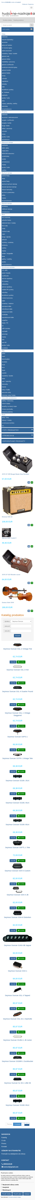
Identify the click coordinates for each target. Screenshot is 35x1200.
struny (3, 75)
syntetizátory (5, 156)
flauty (3, 178)
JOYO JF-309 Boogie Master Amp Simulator (15, 474)
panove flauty (6, 181)
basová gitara (6, 359)
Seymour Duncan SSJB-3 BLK (17, 825)
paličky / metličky (7, 259)
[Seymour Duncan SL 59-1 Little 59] (17, 1079)
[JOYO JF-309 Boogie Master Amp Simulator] (17, 459)
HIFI (3, 339)
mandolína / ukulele (7, 376)
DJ (3, 326)
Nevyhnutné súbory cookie (11, 1184)
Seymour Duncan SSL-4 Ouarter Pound (17, 691)
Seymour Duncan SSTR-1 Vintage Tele (17, 758)
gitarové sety (5, 56)
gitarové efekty (6, 59)
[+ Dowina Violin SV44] (32, 611)
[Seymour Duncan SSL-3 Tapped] (17, 990)
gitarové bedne (6, 73)
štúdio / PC (5, 323)
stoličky (4, 170)
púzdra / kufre (6, 98)
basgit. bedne (6, 125)
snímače (4, 78)
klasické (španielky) (7, 39)
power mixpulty (6, 273)
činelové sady (6, 231)
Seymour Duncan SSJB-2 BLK (17, 803)
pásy (3, 100)
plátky (3, 195)
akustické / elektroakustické (10, 117)
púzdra (4, 262)
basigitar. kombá (6, 123)
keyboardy (5, 145)
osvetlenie (5, 348)
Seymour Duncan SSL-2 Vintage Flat (17, 649)
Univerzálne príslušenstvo (9, 398)
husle (3, 364)
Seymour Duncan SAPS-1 (17, 737)
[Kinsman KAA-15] (17, 500)
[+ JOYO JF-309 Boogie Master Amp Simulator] (32, 482)
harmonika (5, 384)
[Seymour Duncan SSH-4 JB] (17, 889)
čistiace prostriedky (7, 409)
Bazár (3, 414)
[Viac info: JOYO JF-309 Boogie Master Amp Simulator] (29, 482)
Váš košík (17, 29)
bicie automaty (6, 217)
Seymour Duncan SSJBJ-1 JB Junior (17, 1040)
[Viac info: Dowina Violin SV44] (29, 611)
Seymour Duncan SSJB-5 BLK (17, 1105)
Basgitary (4, 112)
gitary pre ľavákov (7, 45)
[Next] (25, 1123)
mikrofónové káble (7, 309)
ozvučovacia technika (8, 423)
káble (3, 301)
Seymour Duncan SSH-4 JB (17, 895)
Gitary (3, 34)
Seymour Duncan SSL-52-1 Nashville (17, 1019)
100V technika (6, 328)
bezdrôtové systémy (7, 89)
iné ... (3, 426)
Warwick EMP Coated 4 (9, 538)
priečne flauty (6, 175)
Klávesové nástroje (7, 142)
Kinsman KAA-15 (7, 517)
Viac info (13, 662)
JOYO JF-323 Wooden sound (11, 574)
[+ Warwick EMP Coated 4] (32, 546)
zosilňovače (5, 276)
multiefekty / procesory (8, 62)
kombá (4, 159)
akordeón (4, 362)
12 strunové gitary (7, 48)
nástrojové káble (6, 306)
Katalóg (4, 1137)
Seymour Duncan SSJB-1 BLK (17, 781)
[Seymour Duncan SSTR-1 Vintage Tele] (17, 754)
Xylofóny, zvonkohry (7, 242)
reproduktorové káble (8, 317)
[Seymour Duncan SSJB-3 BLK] (17, 820)
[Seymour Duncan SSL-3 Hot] (17, 666)
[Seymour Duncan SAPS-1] (17, 731)
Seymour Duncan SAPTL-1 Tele (17, 847)
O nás (3, 1140)
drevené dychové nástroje (9, 187)
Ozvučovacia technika (8, 267)
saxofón (4, 373)
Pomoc (3, 1143)
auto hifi (4, 342)
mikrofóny (4, 292)
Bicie (3, 214)
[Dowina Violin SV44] (17, 593)
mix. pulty (4, 270)
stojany (4, 164)
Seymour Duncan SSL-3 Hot (18, 670)
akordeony (5, 206)
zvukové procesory (7, 298)
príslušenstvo (6, 139)
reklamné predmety (7, 412)
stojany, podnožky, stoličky (9, 103)
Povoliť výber (18, 1194)
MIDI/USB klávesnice (8, 153)
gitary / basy (5, 417)
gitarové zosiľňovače (8, 64)
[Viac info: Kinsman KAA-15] (29, 525)
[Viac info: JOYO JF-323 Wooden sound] (29, 583)
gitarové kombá (6, 70)
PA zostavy (5, 281)
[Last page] (28, 1123)
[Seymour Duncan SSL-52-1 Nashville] (17, 1014)
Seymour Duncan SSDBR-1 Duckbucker (17, 1061)
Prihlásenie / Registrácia (28, 4)
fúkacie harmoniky (7, 189)
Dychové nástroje (7, 173)
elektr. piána (5, 148)
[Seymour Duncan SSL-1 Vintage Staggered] (17, 709)
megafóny (4, 320)
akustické (4, 42)
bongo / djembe (6, 237)
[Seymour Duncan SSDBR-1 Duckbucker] (17, 1057)
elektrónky (5, 106)
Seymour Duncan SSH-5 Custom (17, 871)
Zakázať (27, 1194)
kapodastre (5, 81)
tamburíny (5, 245)
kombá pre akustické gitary (9, 67)
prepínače (4, 95)
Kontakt (4, 1146)
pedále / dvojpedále (7, 253)
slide (3, 87)
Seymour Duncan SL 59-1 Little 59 (17, 1083)
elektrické (4, 37)
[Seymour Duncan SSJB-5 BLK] (17, 1101)
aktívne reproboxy (7, 287)
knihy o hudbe (6, 389)
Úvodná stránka (7, 20)
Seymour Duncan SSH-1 (17, 971)
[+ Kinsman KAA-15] (32, 525)
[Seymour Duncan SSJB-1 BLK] (17, 776)
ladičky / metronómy (7, 401)
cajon (3, 234)
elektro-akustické (7, 50)
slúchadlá (4, 331)
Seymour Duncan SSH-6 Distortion (17, 917)
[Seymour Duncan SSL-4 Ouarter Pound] (17, 687)
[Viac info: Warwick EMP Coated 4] (29, 546)
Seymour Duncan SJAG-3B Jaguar (17, 945)
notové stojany (6, 403)
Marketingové (7, 1190)
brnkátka (4, 84)
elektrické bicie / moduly (9, 223)
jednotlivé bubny (6, 220)
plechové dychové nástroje (9, 184)
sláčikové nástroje (7, 209)
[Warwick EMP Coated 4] (6, 532)
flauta (3, 370)
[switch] (1, 1184)
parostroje (4, 334)
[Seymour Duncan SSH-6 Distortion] (17, 913)
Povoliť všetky (6, 1194)
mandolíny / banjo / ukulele (9, 53)
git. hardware (5, 92)
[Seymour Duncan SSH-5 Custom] (17, 866)
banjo (3, 378)
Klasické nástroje (7, 203)
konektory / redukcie (7, 303)
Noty (3, 351)
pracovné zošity (6, 392)
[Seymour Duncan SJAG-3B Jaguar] (17, 938)
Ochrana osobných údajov (14, 1197)
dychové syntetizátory (8, 192)
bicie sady (5, 225)
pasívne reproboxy (7, 278)
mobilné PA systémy (8, 289)
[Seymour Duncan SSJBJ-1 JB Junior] (17, 1036)
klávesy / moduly (7, 420)
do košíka (21, 662)
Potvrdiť (17, 635)
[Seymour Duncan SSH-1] (17, 965)
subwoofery (5, 284)
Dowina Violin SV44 (8, 602)
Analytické (6, 1187)
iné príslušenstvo (7, 109)
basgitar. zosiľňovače (8, 120)
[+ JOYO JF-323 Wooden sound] (32, 583)
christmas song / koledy (8, 395)
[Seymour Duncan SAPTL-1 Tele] (17, 843)
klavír (3, 356)
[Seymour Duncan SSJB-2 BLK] (17, 798)
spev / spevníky (6, 381)
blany (3, 256)
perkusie (4, 239)
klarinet (4, 387)
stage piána (5, 150)
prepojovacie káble (7, 312)
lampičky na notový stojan (9, 406)
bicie (3, 367)
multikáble (5, 314)
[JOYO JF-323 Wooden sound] (17, 561)
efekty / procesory (7, 128)
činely (3, 228)
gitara (3, 353)
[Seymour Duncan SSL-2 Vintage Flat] (17, 645)
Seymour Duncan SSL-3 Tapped (17, 995)
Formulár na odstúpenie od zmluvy (13, 1154)
